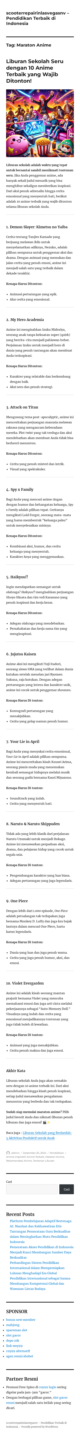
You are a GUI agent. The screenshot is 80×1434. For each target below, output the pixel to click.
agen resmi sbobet (19, 1356)
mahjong (13, 1325)
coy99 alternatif (18, 1351)
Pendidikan (57, 1152)
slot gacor (13, 1335)
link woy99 (14, 1346)
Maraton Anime (54, 1156)
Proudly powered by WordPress (39, 1426)
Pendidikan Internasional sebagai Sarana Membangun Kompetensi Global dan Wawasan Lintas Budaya (40, 1283)
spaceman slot (16, 1330)
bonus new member (20, 1320)
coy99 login (47, 1387)
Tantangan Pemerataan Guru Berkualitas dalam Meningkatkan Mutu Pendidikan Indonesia (40, 1237)
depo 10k (12, 1340)
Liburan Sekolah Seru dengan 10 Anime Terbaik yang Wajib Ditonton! (34, 71)
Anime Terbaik (35, 1156)
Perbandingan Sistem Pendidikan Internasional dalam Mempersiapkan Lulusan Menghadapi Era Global (37, 1268)
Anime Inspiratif (15, 1156)
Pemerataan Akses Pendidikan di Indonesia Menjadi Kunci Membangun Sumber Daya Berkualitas (41, 1252)
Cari (9, 1182)
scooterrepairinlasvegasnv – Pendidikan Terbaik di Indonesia (37, 18)
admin (15, 1152)
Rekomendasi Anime (19, 1160)
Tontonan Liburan (44, 1160)
